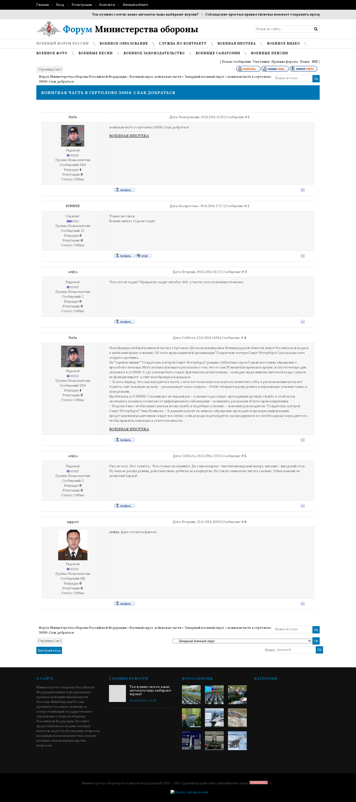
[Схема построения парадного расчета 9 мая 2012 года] (237, 717)
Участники (261, 62)
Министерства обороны (130, 29)
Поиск (305, 62)
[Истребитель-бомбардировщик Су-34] (237, 740)
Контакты (107, 5)
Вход (60, 5)
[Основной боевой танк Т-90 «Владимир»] (214, 740)
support (73, 522)
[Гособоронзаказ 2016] (191, 717)
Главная (42, 5)
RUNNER (73, 206)
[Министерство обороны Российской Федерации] (191, 694)
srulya (72, 272)
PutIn (73, 117)
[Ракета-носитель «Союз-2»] (191, 740)
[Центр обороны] (214, 694)
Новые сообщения (236, 62)
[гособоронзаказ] (237, 694)
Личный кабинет (135, 5)
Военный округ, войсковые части (155, 77)
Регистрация (82, 5)
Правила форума (284, 62)
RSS (315, 62)
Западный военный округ (204, 77)
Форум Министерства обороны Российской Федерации (82, 77)
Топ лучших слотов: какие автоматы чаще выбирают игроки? (134, 14)
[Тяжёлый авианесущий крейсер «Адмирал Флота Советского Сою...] (214, 717)
